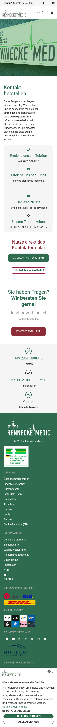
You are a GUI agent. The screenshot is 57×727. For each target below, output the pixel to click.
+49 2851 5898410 (28, 358)
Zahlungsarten (12, 544)
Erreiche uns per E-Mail (28, 175)
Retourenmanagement (16, 554)
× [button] (53, 672)
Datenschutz (11, 559)
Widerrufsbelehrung (15, 549)
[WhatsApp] (38, 639)
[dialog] (28, 697)
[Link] (43, 3)
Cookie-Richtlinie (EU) (16, 524)
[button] (28, 711)
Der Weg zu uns (28, 202)
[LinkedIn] (32, 639)
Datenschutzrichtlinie (14, 706)
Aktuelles (9, 504)
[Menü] (53, 13)
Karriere (8, 509)
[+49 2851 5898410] (28, 351)
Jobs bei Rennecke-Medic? (28, 270)
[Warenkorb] (42, 13)
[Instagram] (19, 639)
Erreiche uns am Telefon (28, 155)
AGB (6, 569)
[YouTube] (13, 639)
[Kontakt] (28, 395)
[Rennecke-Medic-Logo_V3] (14, 13)
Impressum (10, 564)
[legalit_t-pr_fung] (16, 456)
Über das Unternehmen (16, 478)
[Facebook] (7, 639)
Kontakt (28, 402)
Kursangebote (11, 489)
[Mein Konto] (38, 12)
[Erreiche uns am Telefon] (28, 150)
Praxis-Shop (10, 499)
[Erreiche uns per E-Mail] (28, 169)
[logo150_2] (28, 650)
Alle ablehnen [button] (28, 721)
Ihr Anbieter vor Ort (14, 483)
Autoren (8, 519)
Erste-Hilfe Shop (13, 494)
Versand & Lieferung (15, 539)
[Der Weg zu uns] (28, 196)
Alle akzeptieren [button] (28, 716)
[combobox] (49, 671)
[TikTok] (26, 639)
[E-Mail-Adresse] (45, 639)
